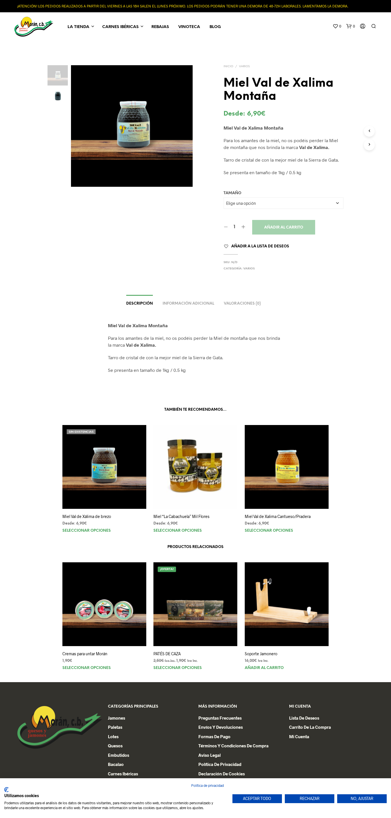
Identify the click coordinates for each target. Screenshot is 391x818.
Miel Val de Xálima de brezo (86, 516)
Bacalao (116, 764)
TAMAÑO (232, 193)
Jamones (116, 717)
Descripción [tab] (139, 303)
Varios (244, 66)
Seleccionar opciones (86, 531)
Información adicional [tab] (188, 303)
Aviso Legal (209, 755)
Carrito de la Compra (310, 727)
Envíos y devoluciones (220, 727)
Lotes (113, 736)
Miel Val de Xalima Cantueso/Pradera (278, 516)
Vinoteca (189, 27)
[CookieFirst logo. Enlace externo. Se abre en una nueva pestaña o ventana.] (6, 789)
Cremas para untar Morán (84, 653)
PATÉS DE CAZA (167, 653)
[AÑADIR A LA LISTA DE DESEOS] (104, 498)
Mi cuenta (299, 736)
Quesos (115, 745)
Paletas (115, 727)
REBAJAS (160, 27)
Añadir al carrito (283, 227)
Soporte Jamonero (261, 653)
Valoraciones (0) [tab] (242, 303)
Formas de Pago (214, 736)
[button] (337, 26)
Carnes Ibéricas (120, 27)
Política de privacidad (219, 764)
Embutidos (118, 755)
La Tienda (78, 27)
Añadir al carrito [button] (264, 668)
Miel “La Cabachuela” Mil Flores (181, 516)
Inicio (228, 66)
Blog (215, 27)
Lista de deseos (304, 717)
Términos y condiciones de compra (233, 745)
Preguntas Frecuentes (220, 717)
